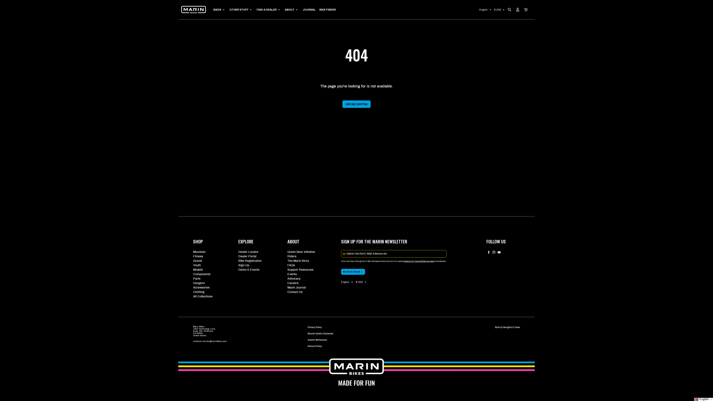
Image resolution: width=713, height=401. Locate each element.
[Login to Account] (517, 9)
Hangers (199, 283)
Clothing (198, 292)
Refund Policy (315, 346)
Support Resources (300, 269)
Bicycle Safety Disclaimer (320, 333)
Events (292, 274)
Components (201, 274)
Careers (292, 283)
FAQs (291, 265)
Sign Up (243, 265)
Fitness (198, 256)
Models (198, 269)
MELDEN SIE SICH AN (351, 271)
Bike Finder (327, 9)
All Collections (202, 296)
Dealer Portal (247, 256)
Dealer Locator (248, 251)
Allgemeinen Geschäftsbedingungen (419, 261)
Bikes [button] (217, 9)
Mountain (199, 251)
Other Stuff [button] (238, 9)
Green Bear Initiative (301, 251)
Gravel (197, 260)
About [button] (289, 9)
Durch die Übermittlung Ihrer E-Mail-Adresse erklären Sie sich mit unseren (372, 261)
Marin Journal (296, 287)
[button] (526, 9)
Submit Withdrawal (317, 340)
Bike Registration (250, 260)
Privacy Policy (315, 327)
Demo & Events (248, 269)
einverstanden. (440, 261)
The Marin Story (298, 260)
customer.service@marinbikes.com (210, 341)
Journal (309, 9)
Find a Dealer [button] (267, 9)
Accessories (201, 287)
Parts (196, 278)
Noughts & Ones (511, 327)
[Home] (193, 9)
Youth (197, 265)
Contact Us (294, 292)
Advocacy (293, 278)
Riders (291, 256)
